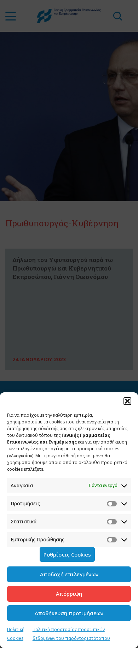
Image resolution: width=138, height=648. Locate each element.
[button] (127, 401)
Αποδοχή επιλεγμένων (69, 574)
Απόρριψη (69, 593)
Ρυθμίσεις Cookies (67, 554)
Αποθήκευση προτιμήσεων (69, 613)
